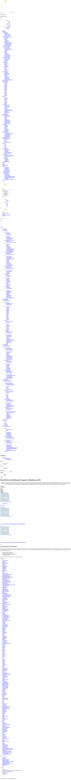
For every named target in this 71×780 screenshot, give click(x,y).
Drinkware (6, 129)
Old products (4, 757)
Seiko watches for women (6, 581)
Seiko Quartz (4, 579)
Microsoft (6, 99)
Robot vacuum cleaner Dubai (7, 574)
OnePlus (6, 85)
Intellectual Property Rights (6, 763)
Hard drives (6, 77)
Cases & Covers (7, 104)
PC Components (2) (8, 458)
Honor (6, 88)
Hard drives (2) (9, 459)
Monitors (6, 76)
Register (8, 28)
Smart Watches (7, 112)
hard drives (59, 549)
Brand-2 (6, 192)
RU (9, 21)
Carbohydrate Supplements (9, 179)
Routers (8, 279)
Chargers (6, 108)
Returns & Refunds (5, 759)
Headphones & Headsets (9, 110)
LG (3, 658)
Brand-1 (6, 191)
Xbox (5, 38)
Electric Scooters (7, 171)
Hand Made (4, 734)
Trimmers (6, 150)
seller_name (6, 467)
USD (7, 24)
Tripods (6, 52)
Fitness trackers (7, 106)
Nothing (6, 95)
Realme (6, 92)
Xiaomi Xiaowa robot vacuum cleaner (8, 584)
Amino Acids (7, 174)
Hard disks (8, 278)
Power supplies (7, 78)
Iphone (3, 561)
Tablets (3, 96)
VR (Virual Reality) (8, 43)
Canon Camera (4, 566)
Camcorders (9, 259)
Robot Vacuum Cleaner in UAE (7, 577)
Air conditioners (7, 134)
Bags (5, 68)
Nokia (3, 652)
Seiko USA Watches (5, 580)
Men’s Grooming (5, 148)
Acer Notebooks (5, 573)
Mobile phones (4, 81)
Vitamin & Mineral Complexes (10, 177)
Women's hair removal (8, 156)
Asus (5, 100)
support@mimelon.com (9, 771)
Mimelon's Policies (5, 760)
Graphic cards (7, 73)
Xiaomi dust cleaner (5, 583)
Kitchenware (4, 124)
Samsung (6, 82)
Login (8, 27)
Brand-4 (6, 195)
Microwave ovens (7, 122)
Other (5, 70)
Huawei (6, 86)
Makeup (3, 143)
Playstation (6, 37)
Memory (6, 75)
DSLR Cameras (7, 47)
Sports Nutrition (5, 172)
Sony (3, 651)
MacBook (6, 33)
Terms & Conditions (5, 762)
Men (5, 140)
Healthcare (6, 160)
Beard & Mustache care (8, 152)
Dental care (8, 414)
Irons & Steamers (7, 136)
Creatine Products (7, 175)
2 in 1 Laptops (9, 239)
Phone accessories (5, 563)
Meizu (3, 656)
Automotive (4, 737)
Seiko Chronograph (5, 575)
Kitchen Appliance (5, 115)
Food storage (9, 368)
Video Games (7, 40)
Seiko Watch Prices (5, 585)
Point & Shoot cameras (8, 49)
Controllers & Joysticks (8, 42)
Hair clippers (7, 151)
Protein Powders (7, 173)
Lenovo (6, 101)
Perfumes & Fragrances (6, 138)
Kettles (6, 117)
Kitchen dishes (4, 570)
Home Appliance (5, 131)
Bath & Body (7, 159)
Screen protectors (7, 109)
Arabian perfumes (7, 142)
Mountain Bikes (7, 169)
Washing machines (8, 135)
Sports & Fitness (5, 165)
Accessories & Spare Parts (9, 133)
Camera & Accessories (6, 46)
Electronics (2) (4, 457)
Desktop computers (8, 35)
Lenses (8, 260)
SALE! (3, 180)
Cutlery (6, 128)
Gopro (3, 571)
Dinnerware (9, 369)
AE (9, 22)
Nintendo (6, 39)
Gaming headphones (8, 45)
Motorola (4, 650)
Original (5, 474)
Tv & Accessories (7, 58)
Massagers (6, 158)
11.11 (3, 733)
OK (11, 471)
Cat (3, 657)
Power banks (7, 105)
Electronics (4, 31)
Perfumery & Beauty (5, 137)
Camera (3, 564)
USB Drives (7, 65)
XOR (5, 94)
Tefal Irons (4, 586)
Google (6, 83)
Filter (1, 477)
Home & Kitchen (5, 114)
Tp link (3, 569)
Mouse (6, 67)
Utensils (6, 127)
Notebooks (4, 562)
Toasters (8, 352)
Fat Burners (6, 178)
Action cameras (7, 48)
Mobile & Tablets (5, 80)
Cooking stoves (7, 121)
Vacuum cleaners (7, 132)
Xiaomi (6, 89)
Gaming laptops (7, 34)
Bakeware (6, 126)
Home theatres (7, 59)
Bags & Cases (7, 54)
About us (4, 758)
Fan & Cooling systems (8, 79)
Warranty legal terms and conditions (8, 761)
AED (9, 25)
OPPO (6, 87)
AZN (7, 200)
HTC (7, 314)
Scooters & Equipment (8, 436)
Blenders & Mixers (8, 120)
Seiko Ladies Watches (6, 578)
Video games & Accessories (9, 240)
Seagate (5, 464)
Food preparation (7, 123)
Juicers (6, 118)
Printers (6, 64)
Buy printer (4, 568)
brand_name (6, 463)
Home (3, 30)
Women (6, 139)
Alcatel (3, 660)
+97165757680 (5, 773)
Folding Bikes (7, 167)
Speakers (6, 61)
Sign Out (6, 298)
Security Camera (7, 56)
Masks (8, 413)
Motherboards (7, 74)
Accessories (6, 41)
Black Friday (4, 736)
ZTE (5, 91)
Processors (6, 72)
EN (7, 20)
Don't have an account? (6, 214)
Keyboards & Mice (8, 44)
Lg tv (3, 572)
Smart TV (4, 565)
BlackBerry (4, 654)
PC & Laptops (4, 32)
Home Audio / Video (5, 57)
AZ (9, 23)
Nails (5, 146)
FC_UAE (5, 468)
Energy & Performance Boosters (10, 176)
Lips (5, 144)
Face (5, 145)
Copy (5, 475)
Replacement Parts (5, 738)
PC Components (5, 71)
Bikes (3, 166)
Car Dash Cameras (8, 55)
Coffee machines (7, 116)
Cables (6, 107)
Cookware (6, 125)
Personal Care (4, 154)
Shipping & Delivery (5, 764)
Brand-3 (6, 194)
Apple (6, 84)
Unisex (6, 141)
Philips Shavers (5, 587)
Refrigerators (7, 119)
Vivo (5, 93)
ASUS (3, 655)
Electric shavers (7, 149)
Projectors (6, 60)
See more (2, 486)
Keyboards (6, 66)
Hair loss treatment (8, 153)
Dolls (3, 735)
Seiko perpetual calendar (6, 576)
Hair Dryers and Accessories (9, 155)
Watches (3, 162)
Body (5, 147)
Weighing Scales (7, 161)
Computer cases (5, 640)
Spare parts (6, 111)
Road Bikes (6, 168)
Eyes (7, 394)
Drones (6, 51)
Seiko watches (4, 582)
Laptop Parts (7, 69)
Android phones (5, 560)
